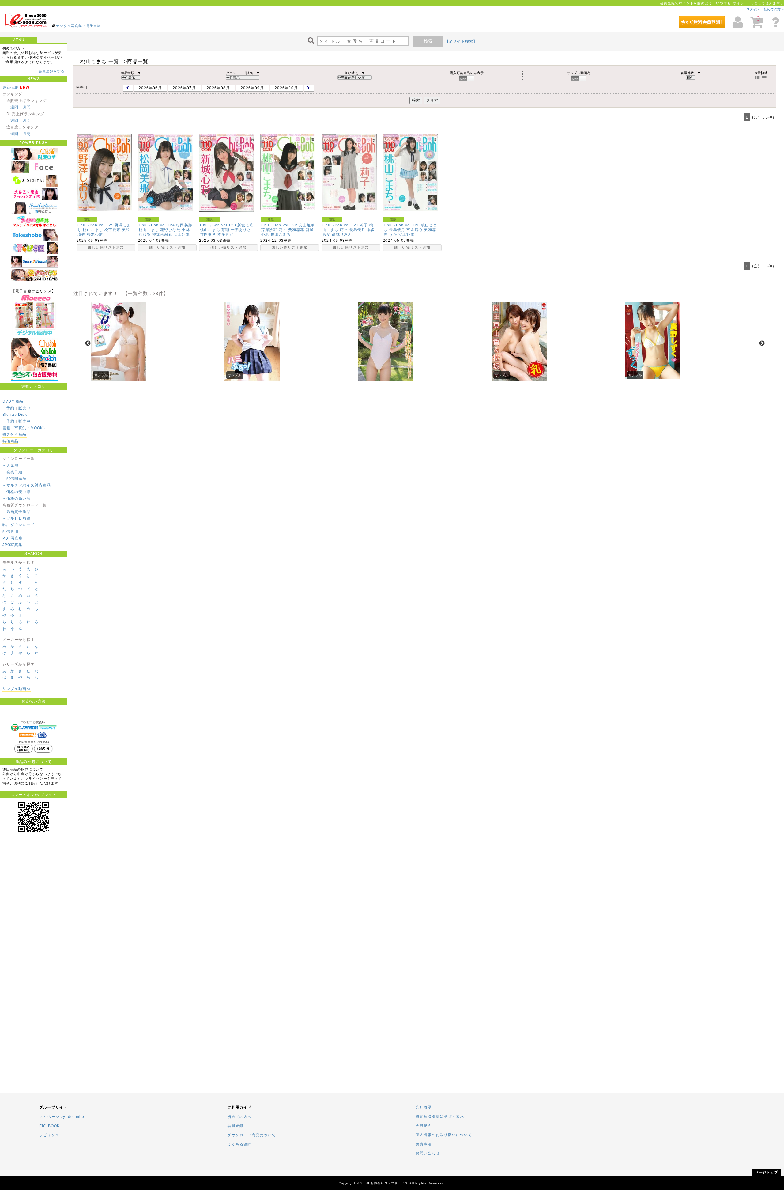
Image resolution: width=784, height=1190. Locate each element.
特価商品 (10, 441)
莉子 (364, 225)
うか (393, 234)
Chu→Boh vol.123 (218, 225)
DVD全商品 (13, 401)
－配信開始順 (14, 478)
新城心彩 (245, 225)
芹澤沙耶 (269, 230)
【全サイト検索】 (461, 41)
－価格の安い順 (16, 492)
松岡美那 (184, 225)
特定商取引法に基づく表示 (440, 1116)
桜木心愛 (95, 234)
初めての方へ (774, 9)
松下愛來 (112, 230)
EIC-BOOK (49, 1126)
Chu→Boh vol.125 (95, 225)
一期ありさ (241, 230)
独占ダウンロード (18, 525)
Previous (88, 343)
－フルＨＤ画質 (16, 518)
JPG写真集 (12, 545)
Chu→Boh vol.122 (279, 225)
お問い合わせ (428, 1153)
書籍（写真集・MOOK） (24, 428)
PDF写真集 (12, 538)
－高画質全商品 (16, 512)
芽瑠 (225, 230)
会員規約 (424, 1126)
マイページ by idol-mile (62, 1117)
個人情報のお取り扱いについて (444, 1135)
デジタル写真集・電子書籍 (78, 26)
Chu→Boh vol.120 (402, 225)
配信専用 (10, 531)
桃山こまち (93, 230)
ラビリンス (49, 1135)
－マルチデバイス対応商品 (26, 485)
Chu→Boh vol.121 (340, 225)
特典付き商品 (14, 434)
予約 (10, 408)
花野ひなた (170, 230)
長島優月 (357, 230)
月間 (27, 107)
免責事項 (424, 1144)
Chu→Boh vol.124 (157, 225)
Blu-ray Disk (14, 414)
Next (762, 343)
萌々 (283, 230)
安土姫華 (182, 234)
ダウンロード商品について (251, 1135)
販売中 (24, 408)
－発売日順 (12, 472)
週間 (14, 107)
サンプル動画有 (16, 689)
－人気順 (10, 465)
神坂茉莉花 (162, 234)
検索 (428, 41)
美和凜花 (296, 230)
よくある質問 (239, 1144)
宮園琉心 (414, 230)
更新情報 (10, 87)
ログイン (753, 9)
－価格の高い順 (16, 498)
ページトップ (767, 1172)
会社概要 (424, 1107)
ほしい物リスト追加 (106, 247)
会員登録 (235, 1126)
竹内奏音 (208, 234)
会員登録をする (52, 71)
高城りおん (342, 234)
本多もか (225, 234)
